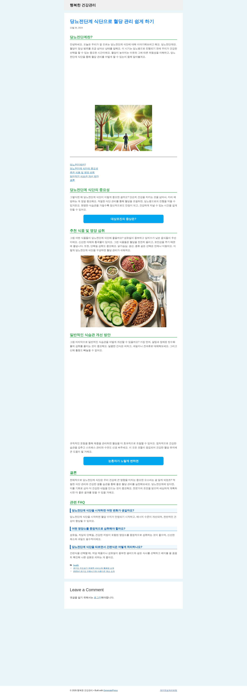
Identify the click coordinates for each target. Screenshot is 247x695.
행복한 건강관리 (83, 5)
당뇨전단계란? (78, 164)
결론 (72, 180)
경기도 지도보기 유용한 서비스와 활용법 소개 (93, 568)
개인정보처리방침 (168, 690)
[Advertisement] (123, 82)
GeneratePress (110, 690)
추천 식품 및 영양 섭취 (82, 172)
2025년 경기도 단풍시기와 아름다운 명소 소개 (94, 571)
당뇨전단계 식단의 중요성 (84, 168)
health (76, 565)
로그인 (97, 597)
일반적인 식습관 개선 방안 (84, 176)
